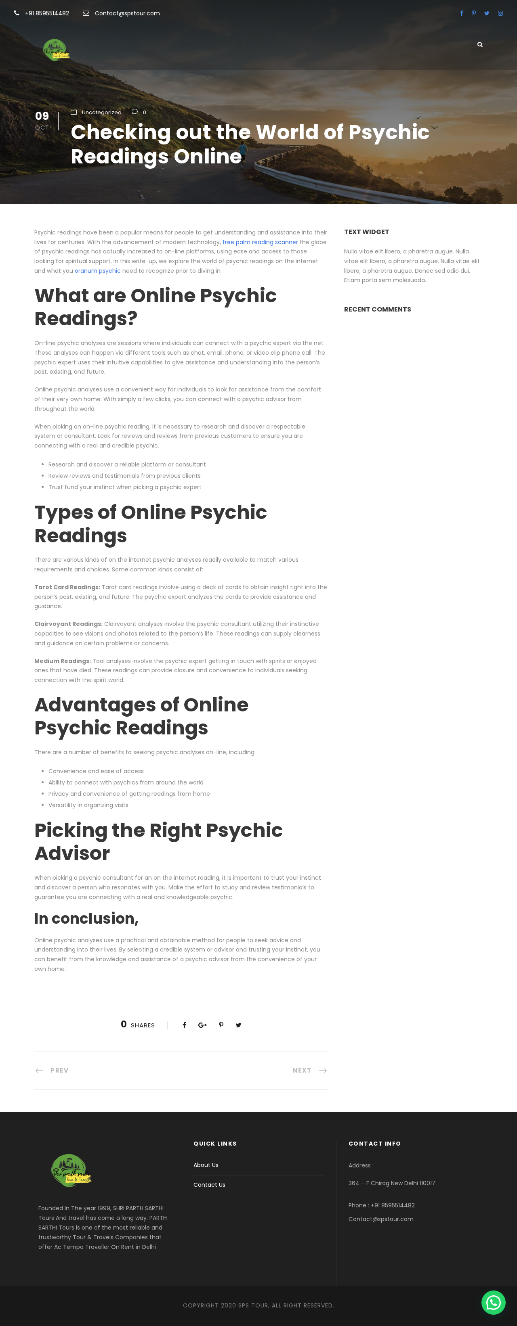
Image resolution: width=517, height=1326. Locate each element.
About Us (206, 1165)
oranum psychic (98, 271)
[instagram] (500, 13)
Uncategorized (102, 112)
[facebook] (461, 13)
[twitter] (487, 13)
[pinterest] (474, 13)
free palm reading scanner (260, 242)
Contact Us (209, 1185)
